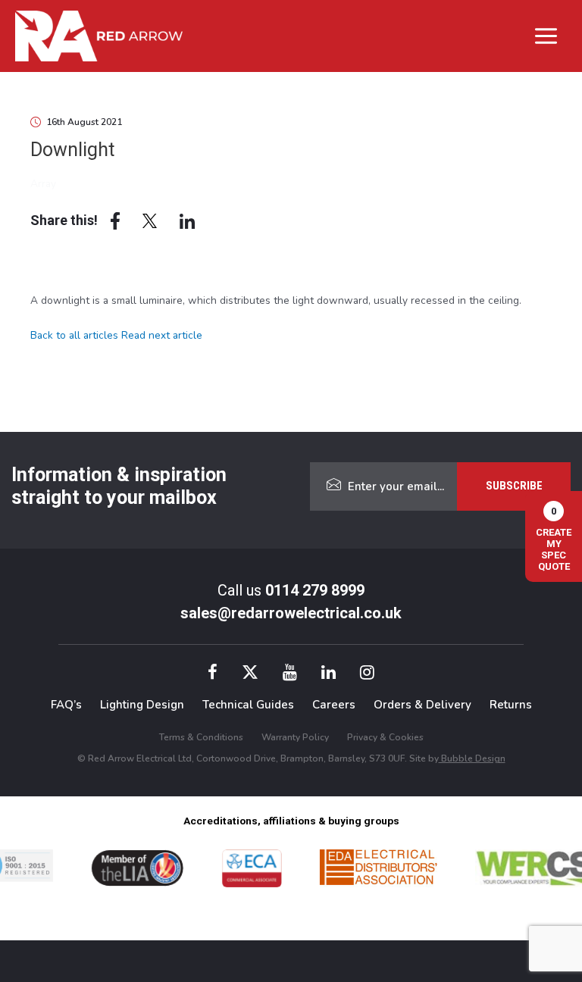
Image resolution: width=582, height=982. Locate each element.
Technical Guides (248, 704)
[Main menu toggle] (546, 35)
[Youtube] (290, 675)
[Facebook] (212, 675)
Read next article (161, 335)
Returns (511, 704)
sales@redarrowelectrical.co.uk (291, 613)
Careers (333, 704)
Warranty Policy (295, 737)
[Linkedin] (328, 675)
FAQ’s (66, 704)
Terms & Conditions (201, 737)
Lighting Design (142, 704)
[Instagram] (367, 675)
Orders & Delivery (422, 704)
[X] (250, 675)
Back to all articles (74, 335)
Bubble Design (472, 758)
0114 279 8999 (315, 590)
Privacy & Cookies (385, 737)
